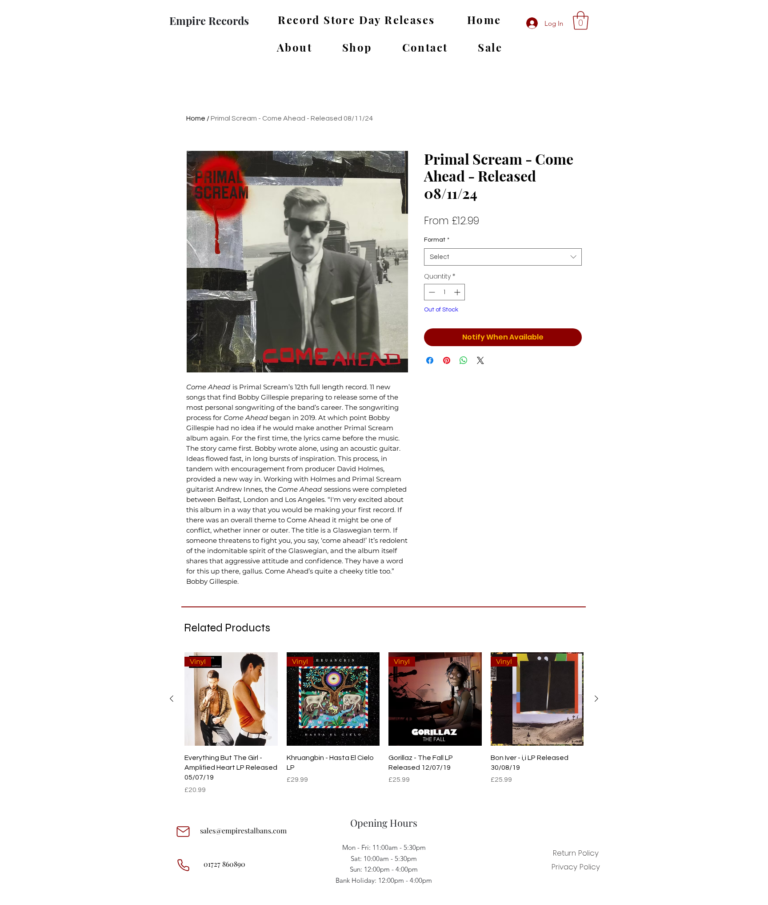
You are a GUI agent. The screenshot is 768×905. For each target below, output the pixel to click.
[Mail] (183, 831)
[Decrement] (430, 292)
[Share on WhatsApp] (463, 360)
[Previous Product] (171, 698)
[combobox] (503, 257)
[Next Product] (596, 698)
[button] (580, 20)
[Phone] (183, 865)
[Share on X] (480, 360)
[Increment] (458, 292)
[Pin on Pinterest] (446, 360)
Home (195, 118)
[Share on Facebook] (429, 360)
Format (436, 240)
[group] (384, 724)
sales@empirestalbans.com (243, 830)
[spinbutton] (444, 292)
